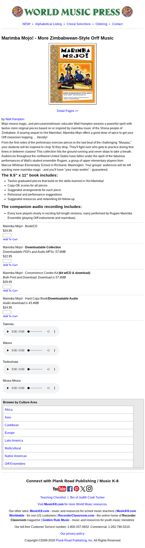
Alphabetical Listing (48, 24)
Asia (8, 417)
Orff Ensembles (15, 463)
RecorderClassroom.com (76, 515)
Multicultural (13, 448)
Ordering (101, 24)
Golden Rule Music (55, 520)
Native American (16, 456)
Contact (117, 24)
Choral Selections (79, 24)
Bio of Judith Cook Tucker (87, 497)
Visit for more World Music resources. (72, 504)
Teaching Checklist (53, 497)
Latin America (14, 440)
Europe (10, 432)
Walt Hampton (14, 119)
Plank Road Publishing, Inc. (74, 540)
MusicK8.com (39, 511)
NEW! (26, 24)
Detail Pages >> (67, 110)
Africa (8, 409)
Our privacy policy (72, 533)
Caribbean (12, 425)
